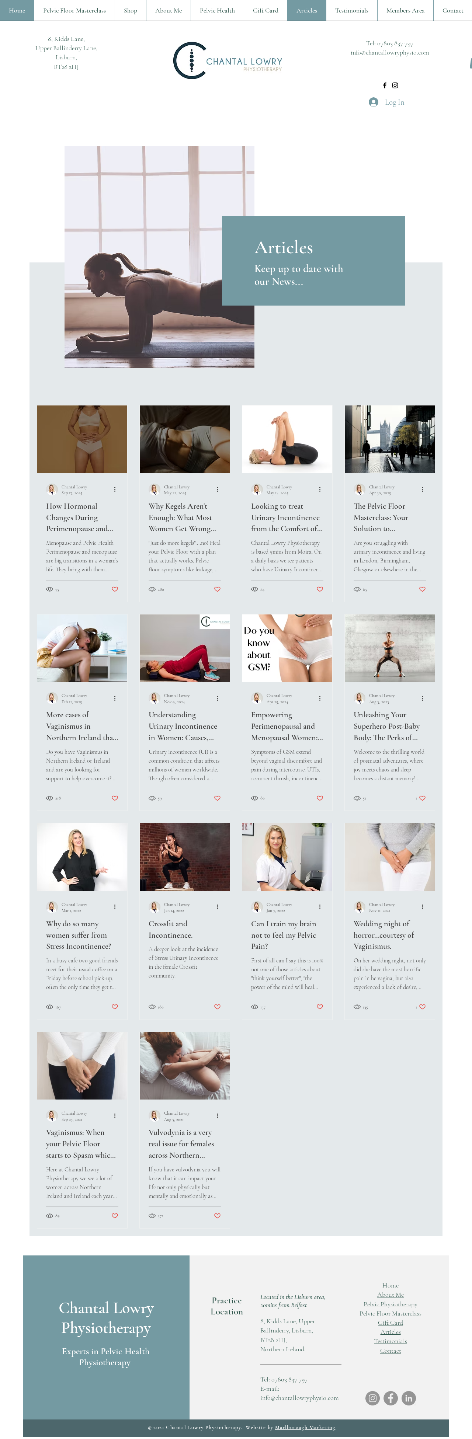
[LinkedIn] (409, 1398)
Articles (391, 1332)
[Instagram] (395, 85)
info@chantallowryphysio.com (390, 52)
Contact (390, 1350)
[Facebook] (385, 85)
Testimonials (390, 1341)
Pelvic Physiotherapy (390, 1304)
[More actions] (117, 489)
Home (390, 1285)
